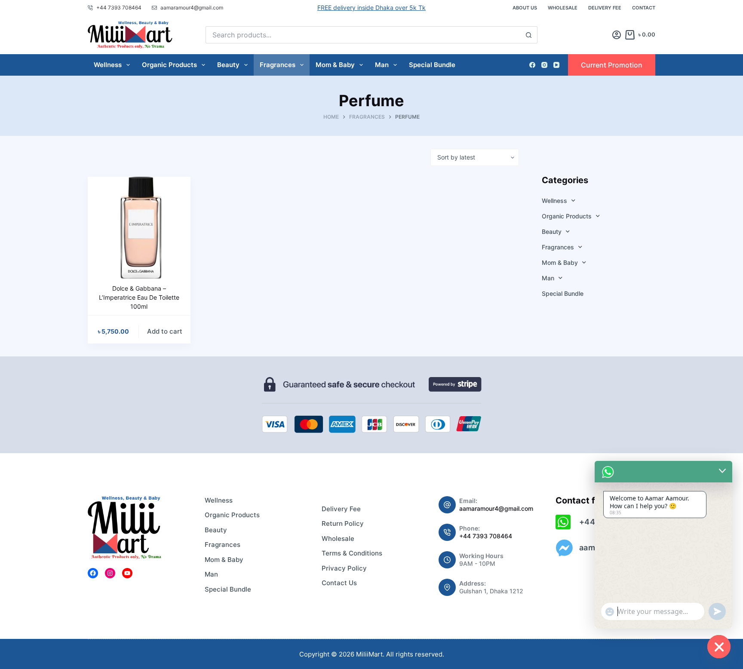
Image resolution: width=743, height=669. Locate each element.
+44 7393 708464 (485, 536)
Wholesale (562, 8)
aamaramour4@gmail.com (496, 508)
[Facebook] (532, 65)
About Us (525, 8)
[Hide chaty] (719, 646)
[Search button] (528, 34)
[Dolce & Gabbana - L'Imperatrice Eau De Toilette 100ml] (139, 228)
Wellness (108, 65)
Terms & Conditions (352, 553)
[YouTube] (556, 65)
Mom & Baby (335, 65)
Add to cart (164, 331)
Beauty (228, 65)
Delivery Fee (604, 8)
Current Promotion (611, 65)
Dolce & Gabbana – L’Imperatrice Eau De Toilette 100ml (139, 297)
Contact (643, 8)
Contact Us (339, 583)
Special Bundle (432, 65)
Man (382, 65)
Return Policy (343, 523)
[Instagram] (544, 65)
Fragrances (277, 65)
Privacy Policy (344, 568)
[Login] (616, 35)
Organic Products (169, 65)
